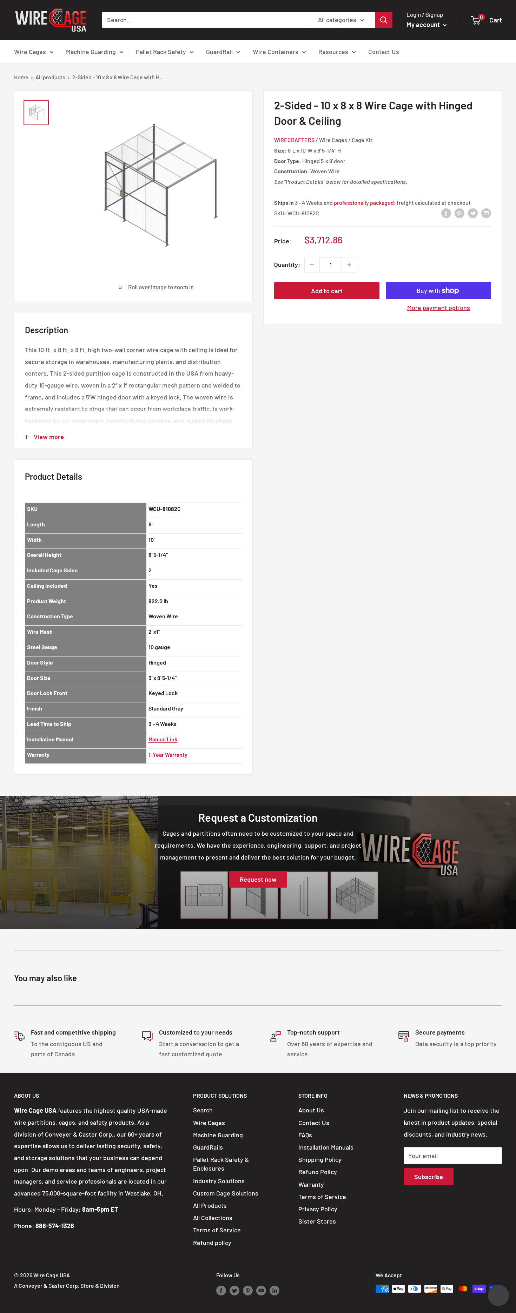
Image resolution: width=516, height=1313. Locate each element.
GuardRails (208, 1147)
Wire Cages (30, 51)
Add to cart (327, 291)
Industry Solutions (219, 1181)
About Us (311, 1110)
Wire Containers (275, 51)
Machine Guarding (91, 51)
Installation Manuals (325, 1147)
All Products (210, 1205)
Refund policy (212, 1242)
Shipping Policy (320, 1159)
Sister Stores (317, 1221)
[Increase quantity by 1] (349, 264)
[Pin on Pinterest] (459, 212)
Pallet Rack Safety (161, 51)
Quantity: (287, 264)
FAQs (305, 1135)
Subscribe (428, 1176)
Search (203, 1110)
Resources (333, 51)
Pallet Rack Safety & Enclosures (221, 1164)
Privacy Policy (317, 1209)
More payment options (438, 307)
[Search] (383, 20)
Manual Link (162, 739)
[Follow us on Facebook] (221, 1290)
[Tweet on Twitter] (473, 212)
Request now (258, 879)
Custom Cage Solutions (225, 1193)
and (359, 202)
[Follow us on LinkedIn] (274, 1290)
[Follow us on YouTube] (261, 1290)
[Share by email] (486, 212)
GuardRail (219, 51)
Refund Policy (317, 1172)
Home (21, 77)
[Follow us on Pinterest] (248, 1290)
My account (423, 24)
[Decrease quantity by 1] (312, 264)
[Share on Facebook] (446, 212)
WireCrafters (294, 139)
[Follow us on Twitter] (234, 1290)
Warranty (311, 1184)
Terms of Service (217, 1230)
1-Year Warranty (167, 754)
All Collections (212, 1217)
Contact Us (383, 51)
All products (50, 77)
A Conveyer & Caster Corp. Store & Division (67, 1285)
